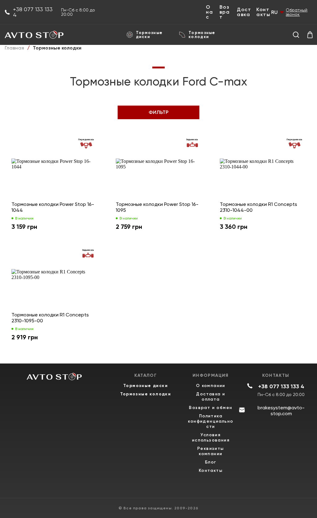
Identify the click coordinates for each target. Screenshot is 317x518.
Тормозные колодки (202, 35)
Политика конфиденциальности (210, 421)
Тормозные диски (149, 35)
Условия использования (210, 437)
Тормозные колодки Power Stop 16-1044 (52, 207)
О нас (209, 12)
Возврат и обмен (210, 407)
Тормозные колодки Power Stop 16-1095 (157, 207)
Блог (210, 462)
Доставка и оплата (210, 396)
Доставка (244, 12)
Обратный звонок (296, 12)
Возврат (224, 12)
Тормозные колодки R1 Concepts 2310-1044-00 (258, 207)
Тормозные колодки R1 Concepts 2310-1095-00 (50, 318)
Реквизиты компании (210, 451)
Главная (14, 48)
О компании (210, 385)
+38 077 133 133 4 (33, 12)
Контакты (263, 12)
